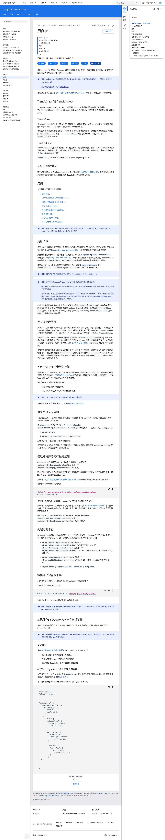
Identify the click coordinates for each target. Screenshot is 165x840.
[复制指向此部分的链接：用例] (45, 183)
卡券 (42, 3)
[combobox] (127, 3)
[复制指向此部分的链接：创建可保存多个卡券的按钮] (72, 367)
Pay (13, 2)
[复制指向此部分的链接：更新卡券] (50, 241)
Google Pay (52, 25)
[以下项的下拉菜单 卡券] (46, 2)
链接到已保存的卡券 (50, 218)
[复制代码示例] (112, 590)
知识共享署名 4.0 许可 (68, 793)
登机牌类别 (64, 87)
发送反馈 (108, 32)
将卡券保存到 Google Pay (98, 228)
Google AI (111, 822)
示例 (29, 14)
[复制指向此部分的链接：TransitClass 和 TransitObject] (75, 101)
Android (59, 822)
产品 (44, 25)
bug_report (154, 9)
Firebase (80, 822)
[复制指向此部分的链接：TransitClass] (52, 119)
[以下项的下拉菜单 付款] (36, 2)
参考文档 (20, 14)
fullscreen (157, 9)
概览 (24, 3)
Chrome (69, 822)
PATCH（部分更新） (88, 282)
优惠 (84, 63)
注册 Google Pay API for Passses (73, 813)
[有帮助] (109, 25)
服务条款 (36, 813)
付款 (31, 3)
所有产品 (59, 826)
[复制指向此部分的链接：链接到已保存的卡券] (64, 575)
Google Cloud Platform (95, 822)
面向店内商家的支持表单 (51, 650)
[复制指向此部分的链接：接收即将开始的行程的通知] (72, 456)
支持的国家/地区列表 (87, 172)
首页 (4, 14)
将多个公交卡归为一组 (95, 506)
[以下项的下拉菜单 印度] (57, 2)
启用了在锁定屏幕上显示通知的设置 (59, 480)
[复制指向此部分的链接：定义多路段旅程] (58, 322)
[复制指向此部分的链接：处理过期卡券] (56, 529)
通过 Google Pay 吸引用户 (68, 231)
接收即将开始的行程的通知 (52, 210)
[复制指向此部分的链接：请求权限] (48, 645)
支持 (36, 14)
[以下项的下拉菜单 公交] (67, 2)
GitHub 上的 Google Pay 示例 (102, 813)
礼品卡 (64, 63)
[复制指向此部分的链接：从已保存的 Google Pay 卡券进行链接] (85, 620)
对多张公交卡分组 (49, 206)
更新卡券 (45, 194)
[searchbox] (15, 21)
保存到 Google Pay (64, 375)
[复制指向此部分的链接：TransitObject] (54, 143)
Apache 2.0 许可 (102, 793)
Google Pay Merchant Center (63, 250)
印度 (52, 3)
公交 (63, 3)
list (39, 311)
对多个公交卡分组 (80, 343)
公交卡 (97, 63)
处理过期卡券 (47, 214)
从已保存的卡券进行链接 (52, 222)
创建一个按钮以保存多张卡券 (53, 202)
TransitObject (90, 274)
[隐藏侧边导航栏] (27, 836)
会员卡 (74, 63)
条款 (34, 835)
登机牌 (41, 63)
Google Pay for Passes (14, 9)
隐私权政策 (42, 835)
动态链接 (62, 677)
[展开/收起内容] (46, 37)
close (161, 9)
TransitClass (77, 274)
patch (95, 255)
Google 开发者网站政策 (51, 795)
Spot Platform (77, 3)
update (86, 255)
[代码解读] (109, 489)
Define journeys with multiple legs (55, 198)
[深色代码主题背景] (112, 489)
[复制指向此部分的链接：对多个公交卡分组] (61, 412)
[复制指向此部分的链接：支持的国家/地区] (59, 166)
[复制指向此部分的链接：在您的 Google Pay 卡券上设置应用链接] (79, 669)
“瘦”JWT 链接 (79, 93)
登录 (160, 3)
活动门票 (53, 63)
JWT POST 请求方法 (64, 93)
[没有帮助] (112, 25)
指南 (11, 14)
